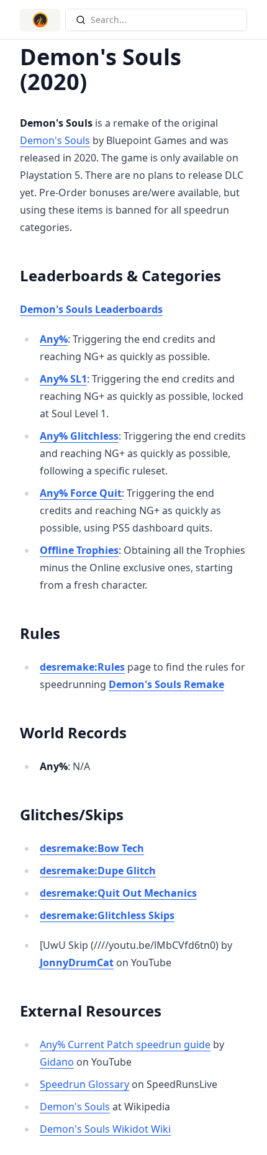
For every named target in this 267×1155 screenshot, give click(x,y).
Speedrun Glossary (84, 1084)
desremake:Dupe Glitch (98, 870)
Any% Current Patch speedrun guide (125, 1044)
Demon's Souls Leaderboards (91, 309)
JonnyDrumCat (77, 962)
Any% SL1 (63, 379)
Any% (54, 339)
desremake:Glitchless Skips (107, 915)
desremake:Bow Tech (92, 848)
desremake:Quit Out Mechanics (118, 893)
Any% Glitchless (79, 436)
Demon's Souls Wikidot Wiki (105, 1129)
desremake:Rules (82, 667)
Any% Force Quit (81, 493)
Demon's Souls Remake (166, 684)
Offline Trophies (79, 550)
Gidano (57, 1062)
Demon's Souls (55, 140)
